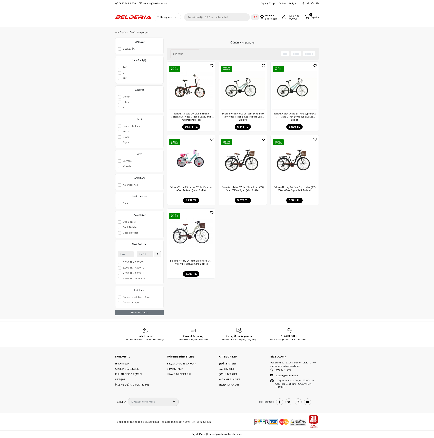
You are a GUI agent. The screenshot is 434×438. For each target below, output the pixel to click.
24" (124, 72)
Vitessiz (127, 166)
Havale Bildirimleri (179, 374)
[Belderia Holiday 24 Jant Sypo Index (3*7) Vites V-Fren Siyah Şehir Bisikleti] (294, 160)
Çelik (125, 203)
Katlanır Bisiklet (229, 379)
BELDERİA (128, 48)
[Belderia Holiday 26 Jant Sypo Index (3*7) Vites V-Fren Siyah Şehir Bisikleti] (243, 160)
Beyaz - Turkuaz (131, 126)
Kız (124, 107)
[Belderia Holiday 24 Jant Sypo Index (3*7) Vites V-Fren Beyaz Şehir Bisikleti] (191, 233)
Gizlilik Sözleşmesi (127, 369)
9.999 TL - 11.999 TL (134, 278)
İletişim (293, 3)
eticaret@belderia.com (287, 375)
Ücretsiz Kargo (131, 302)
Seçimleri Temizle (139, 312)
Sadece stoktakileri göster (137, 297)
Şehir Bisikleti (130, 227)
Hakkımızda (122, 363)
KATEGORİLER (228, 356)
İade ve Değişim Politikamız (132, 384)
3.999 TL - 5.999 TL (133, 262)
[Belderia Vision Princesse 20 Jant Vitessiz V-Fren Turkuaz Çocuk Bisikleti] (191, 160)
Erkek (126, 102)
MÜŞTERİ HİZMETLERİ (180, 356)
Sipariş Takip (268, 3)
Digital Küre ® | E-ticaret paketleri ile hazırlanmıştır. (217, 434)
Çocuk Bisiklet (228, 374)
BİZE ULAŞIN (278, 356)
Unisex (126, 96)
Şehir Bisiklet (227, 363)
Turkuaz (127, 131)
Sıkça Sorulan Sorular (181, 363)
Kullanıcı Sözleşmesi (128, 374)
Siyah (126, 142)
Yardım (282, 3)
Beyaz (126, 137)
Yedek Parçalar (229, 384)
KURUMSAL (122, 356)
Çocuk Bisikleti (130, 232)
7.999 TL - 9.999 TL (133, 273)
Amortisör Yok (130, 184)
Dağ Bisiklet (226, 369)
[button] (312, 17)
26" (124, 67)
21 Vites (127, 160)
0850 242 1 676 (283, 370)
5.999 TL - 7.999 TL (133, 267)
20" (124, 78)
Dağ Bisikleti (129, 221)
